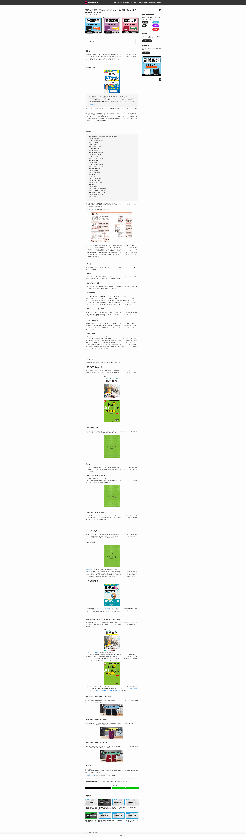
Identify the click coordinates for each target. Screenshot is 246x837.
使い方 (99, 781)
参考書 (108, 781)
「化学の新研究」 (98, 608)
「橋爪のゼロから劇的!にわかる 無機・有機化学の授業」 (108, 690)
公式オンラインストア (90, 775)
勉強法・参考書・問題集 (90, 781)
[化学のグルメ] (91, 2)
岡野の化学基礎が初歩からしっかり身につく (122, 781)
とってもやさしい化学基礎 (92, 652)
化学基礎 (103, 781)
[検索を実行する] (160, 10)
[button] (98, 788)
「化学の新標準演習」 (106, 610)
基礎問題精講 (89, 569)
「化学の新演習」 (107, 608)
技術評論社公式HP (92, 104)
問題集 (112, 781)
